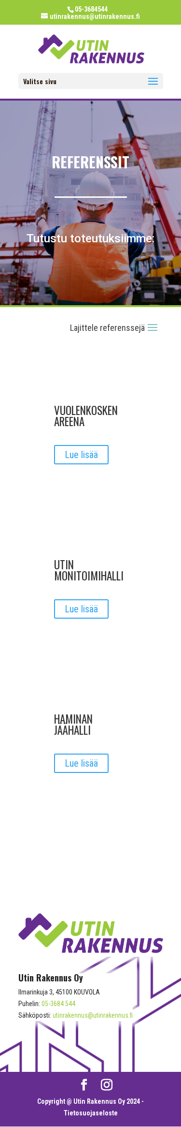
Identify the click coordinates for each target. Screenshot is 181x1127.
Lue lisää (81, 454)
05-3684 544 (58, 1004)
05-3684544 (91, 9)
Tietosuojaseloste (91, 1113)
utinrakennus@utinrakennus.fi (93, 1015)
